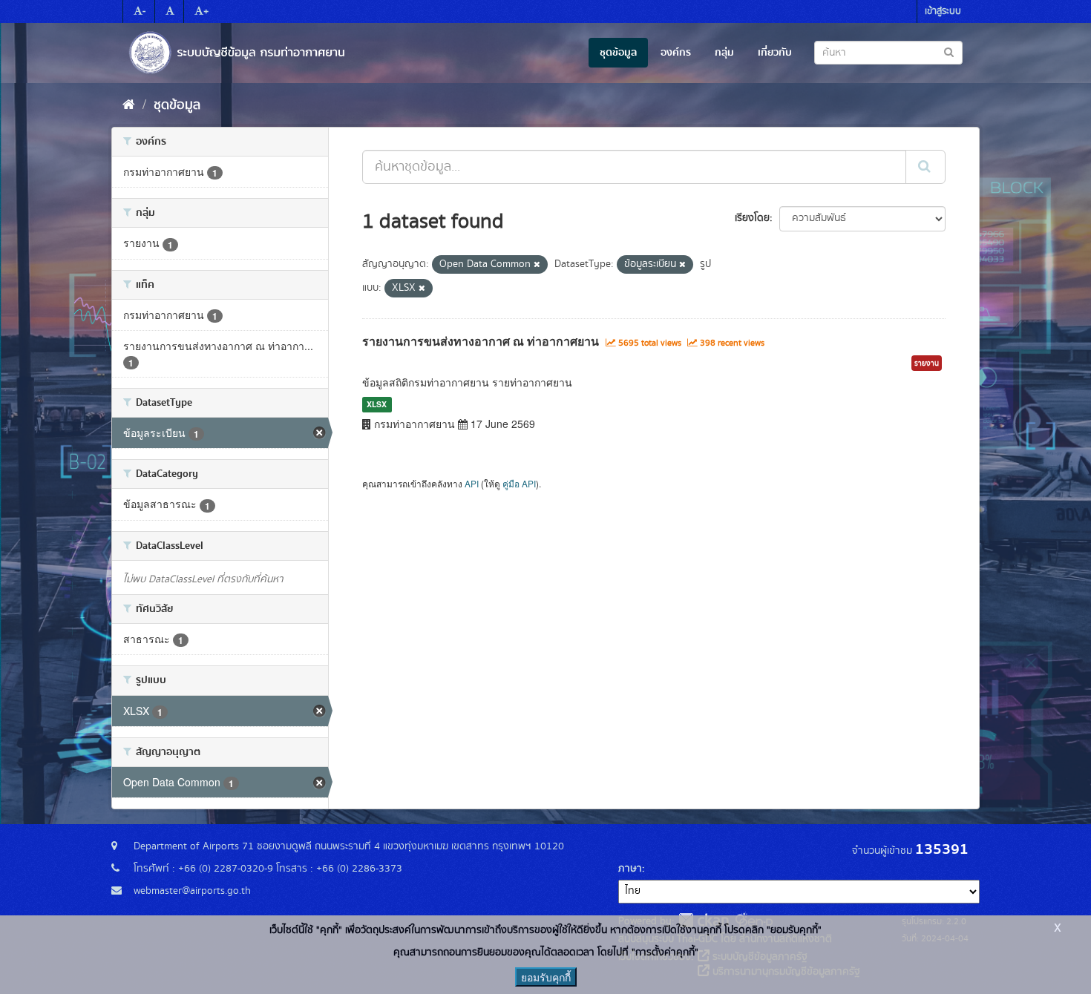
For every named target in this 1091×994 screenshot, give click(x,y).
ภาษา (630, 868)
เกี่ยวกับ (775, 53)
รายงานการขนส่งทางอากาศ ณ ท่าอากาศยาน (480, 340)
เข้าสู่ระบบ (943, 11)
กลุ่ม (724, 53)
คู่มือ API (519, 483)
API (472, 483)
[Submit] (925, 167)
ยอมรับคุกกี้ (546, 977)
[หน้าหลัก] (128, 105)
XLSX (377, 403)
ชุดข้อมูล (618, 53)
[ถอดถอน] (537, 265)
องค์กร (676, 53)
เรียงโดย (752, 218)
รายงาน (926, 363)
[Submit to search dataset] (949, 51)
